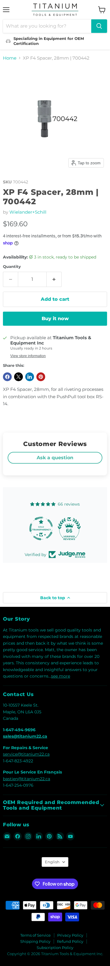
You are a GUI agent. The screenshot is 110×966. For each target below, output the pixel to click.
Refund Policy (70, 941)
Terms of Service (35, 935)
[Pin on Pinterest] (40, 376)
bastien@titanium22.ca (26, 778)
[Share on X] (18, 376)
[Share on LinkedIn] (29, 376)
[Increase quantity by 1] (54, 279)
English (52, 861)
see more (60, 676)
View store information (28, 356)
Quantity (12, 266)
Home (9, 57)
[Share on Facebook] (7, 376)
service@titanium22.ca (26, 754)
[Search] (99, 26)
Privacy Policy (70, 935)
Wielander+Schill (27, 212)
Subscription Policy (55, 947)
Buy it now (55, 318)
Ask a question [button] (55, 457)
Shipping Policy (35, 941)
